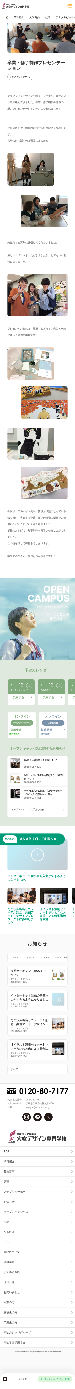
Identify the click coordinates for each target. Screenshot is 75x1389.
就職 (6, 1181)
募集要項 (9, 1171)
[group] (7, 17)
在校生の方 (10, 1312)
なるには (9, 1232)
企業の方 (9, 1302)
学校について (12, 1252)
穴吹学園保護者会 (14, 1342)
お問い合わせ (12, 1292)
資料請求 (9, 1262)
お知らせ (9, 1201)
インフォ (45, 957)
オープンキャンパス (64, 957)
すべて (15, 957)
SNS (6, 1242)
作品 (6, 1222)
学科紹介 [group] (19, 17)
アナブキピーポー (14, 1191)
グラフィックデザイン (20, 76)
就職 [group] (47, 17)
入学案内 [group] (34, 17)
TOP (6, 1151)
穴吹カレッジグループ (17, 1332)
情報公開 (9, 1282)
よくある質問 (12, 1272)
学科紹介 (9, 1161)
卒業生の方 (10, 1322)
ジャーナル (29, 957)
